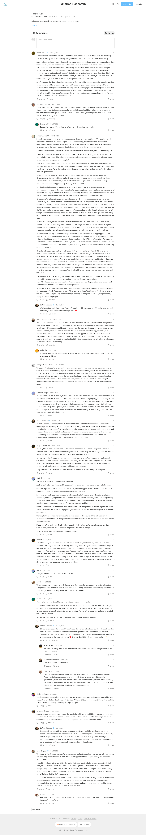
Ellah (38, 478)
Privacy (73, 819)
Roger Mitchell (42, 446)
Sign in (139, 4)
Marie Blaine (41, 52)
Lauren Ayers (41, 136)
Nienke (39, 540)
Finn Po (39, 582)
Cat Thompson (42, 104)
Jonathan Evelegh (43, 711)
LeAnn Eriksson (46, 305)
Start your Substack (67, 824)
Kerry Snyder (41, 751)
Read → (34, 25)
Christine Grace (42, 694)
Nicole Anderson (43, 319)
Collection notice (90, 819)
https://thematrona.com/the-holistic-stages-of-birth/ (57, 531)
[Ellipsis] (113, 52)
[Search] (113, 4)
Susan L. (39, 599)
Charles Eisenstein (39, 17)
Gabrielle (43, 350)
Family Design (42, 392)
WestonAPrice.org (61, 291)
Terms (80, 819)
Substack (61, 830)
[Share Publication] (118, 4)
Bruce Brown (49, 645)
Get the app (84, 824)
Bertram (43, 124)
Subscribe (127, 4)
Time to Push (37, 14)
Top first (111, 33)
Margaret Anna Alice (44, 365)
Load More (36, 809)
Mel (37, 570)
